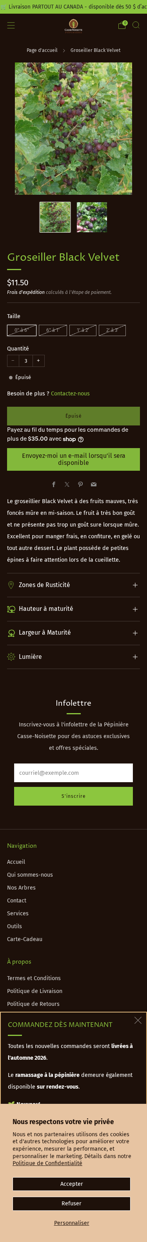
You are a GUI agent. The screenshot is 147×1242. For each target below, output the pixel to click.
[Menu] (11, 25)
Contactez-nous (70, 393)
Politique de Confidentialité (47, 1163)
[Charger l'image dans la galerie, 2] (91, 217)
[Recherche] (136, 25)
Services (18, 913)
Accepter (71, 1184)
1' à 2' (83, 330)
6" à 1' (53, 330)
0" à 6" (22, 330)
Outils (14, 926)
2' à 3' (112, 330)
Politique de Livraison (34, 991)
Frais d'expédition (26, 292)
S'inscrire (74, 796)
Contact (16, 900)
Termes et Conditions (34, 978)
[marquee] (73, 7)
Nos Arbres (21, 887)
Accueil (16, 862)
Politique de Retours (33, 1004)
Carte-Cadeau (24, 939)
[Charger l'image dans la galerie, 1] (55, 217)
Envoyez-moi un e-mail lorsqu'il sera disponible (73, 459)
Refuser (72, 1203)
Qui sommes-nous (30, 875)
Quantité (18, 348)
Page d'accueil (42, 50)
